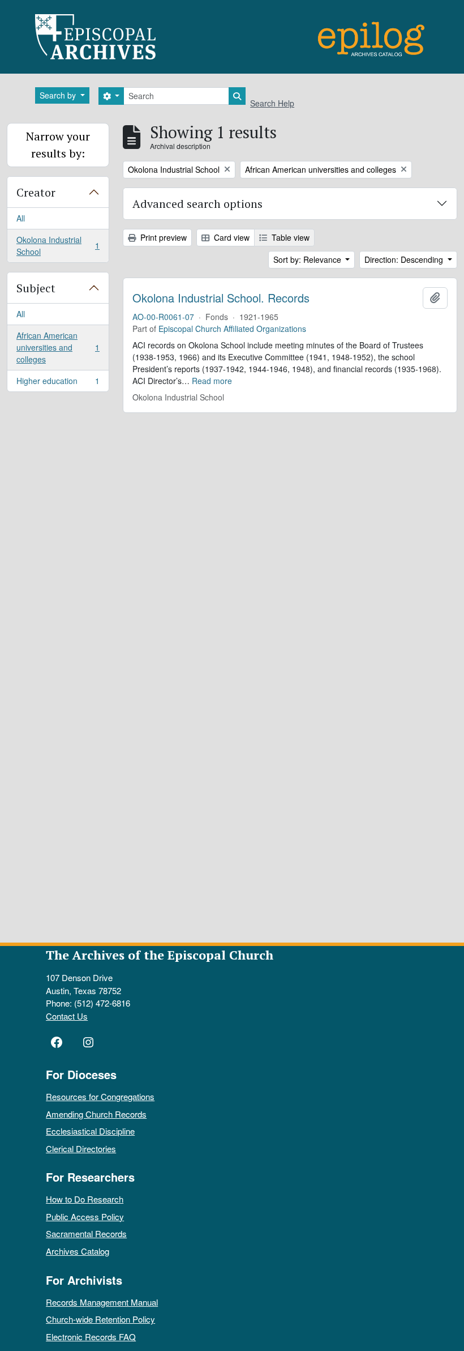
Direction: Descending (404, 259)
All (20, 218)
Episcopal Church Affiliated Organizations (232, 328)
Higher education (58, 383)
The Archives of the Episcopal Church (159, 955)
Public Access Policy (85, 1216)
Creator (35, 192)
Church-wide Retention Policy (100, 1319)
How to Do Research (84, 1199)
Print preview (162, 237)
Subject (35, 288)
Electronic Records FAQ (91, 1337)
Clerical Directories (81, 1148)
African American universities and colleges (58, 347)
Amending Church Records (96, 1114)
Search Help (272, 103)
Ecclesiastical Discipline (90, 1131)
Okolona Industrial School (58, 245)
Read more (212, 380)
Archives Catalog (77, 1251)
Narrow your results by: (58, 145)
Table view (289, 237)
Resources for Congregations (100, 1096)
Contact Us (67, 1016)
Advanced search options (197, 203)
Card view (231, 237)
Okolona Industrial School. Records (221, 298)
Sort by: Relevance (308, 259)
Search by (59, 95)
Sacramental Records (86, 1233)
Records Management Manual (102, 1302)
